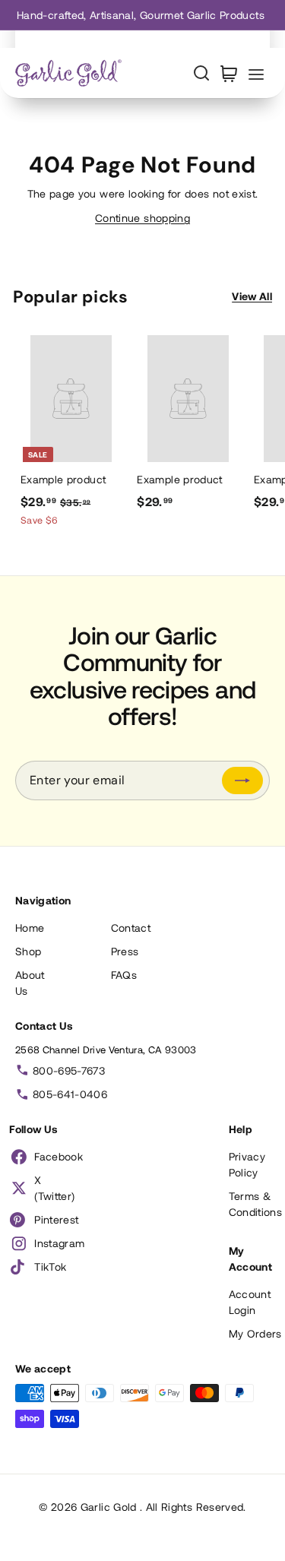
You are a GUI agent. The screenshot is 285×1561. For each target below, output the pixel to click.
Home (29, 927)
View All (252, 296)
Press (125, 951)
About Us (30, 982)
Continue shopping (142, 217)
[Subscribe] (242, 780)
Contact (130, 927)
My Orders (255, 1333)
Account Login (250, 1301)
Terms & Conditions (256, 1203)
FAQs (124, 974)
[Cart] (229, 73)
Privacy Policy (247, 1164)
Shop (28, 951)
